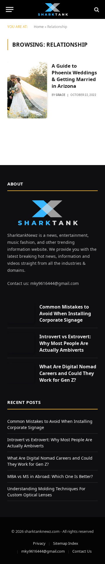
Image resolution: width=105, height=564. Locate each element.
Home (39, 26)
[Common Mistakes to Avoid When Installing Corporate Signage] (20, 313)
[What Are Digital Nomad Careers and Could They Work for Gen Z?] (20, 373)
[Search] (96, 9)
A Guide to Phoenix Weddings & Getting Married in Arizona (74, 75)
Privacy (39, 543)
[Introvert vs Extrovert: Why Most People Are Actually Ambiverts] (20, 343)
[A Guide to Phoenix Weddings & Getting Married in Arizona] (27, 90)
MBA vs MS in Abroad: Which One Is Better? (50, 476)
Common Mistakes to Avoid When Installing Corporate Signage (65, 313)
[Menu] (9, 9)
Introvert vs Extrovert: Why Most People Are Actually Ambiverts (65, 343)
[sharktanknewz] (52, 9)
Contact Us (82, 551)
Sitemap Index (65, 543)
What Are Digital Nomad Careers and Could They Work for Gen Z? (67, 373)
